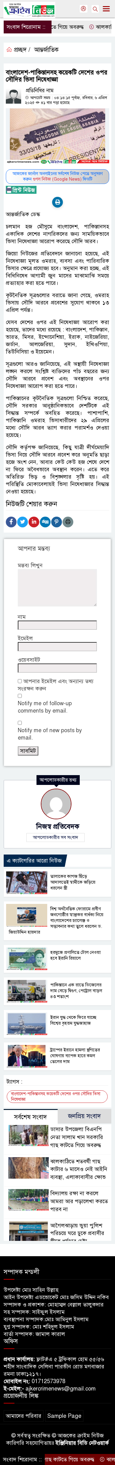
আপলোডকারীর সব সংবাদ (55, 837)
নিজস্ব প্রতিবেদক (57, 826)
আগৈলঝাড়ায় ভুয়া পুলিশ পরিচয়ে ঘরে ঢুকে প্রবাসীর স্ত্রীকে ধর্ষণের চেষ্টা (77, 1233)
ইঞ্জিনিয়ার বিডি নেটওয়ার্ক (82, 1443)
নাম (22, 617)
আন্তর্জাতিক (46, 50)
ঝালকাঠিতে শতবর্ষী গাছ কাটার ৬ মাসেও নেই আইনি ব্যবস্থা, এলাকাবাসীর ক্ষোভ (78, 1169)
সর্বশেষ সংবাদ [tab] (30, 1117)
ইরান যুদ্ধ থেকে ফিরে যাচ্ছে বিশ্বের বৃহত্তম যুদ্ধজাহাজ (73, 1020)
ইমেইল (25, 638)
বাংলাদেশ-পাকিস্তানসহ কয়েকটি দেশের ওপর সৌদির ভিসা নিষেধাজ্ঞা (55, 1096)
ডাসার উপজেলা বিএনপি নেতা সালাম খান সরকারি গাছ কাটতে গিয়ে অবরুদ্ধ (76, 1137)
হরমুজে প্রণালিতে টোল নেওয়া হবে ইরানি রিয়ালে (75, 955)
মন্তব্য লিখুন (30, 565)
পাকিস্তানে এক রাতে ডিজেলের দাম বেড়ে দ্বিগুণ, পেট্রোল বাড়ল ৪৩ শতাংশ (76, 990)
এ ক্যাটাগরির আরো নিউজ (34, 860)
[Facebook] (11, 522)
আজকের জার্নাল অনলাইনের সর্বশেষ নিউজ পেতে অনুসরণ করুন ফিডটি (58, 176)
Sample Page (64, 1416)
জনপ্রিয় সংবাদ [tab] (84, 1116)
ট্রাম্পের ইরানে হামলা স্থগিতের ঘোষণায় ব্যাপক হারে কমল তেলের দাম (75, 1055)
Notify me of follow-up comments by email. (45, 707)
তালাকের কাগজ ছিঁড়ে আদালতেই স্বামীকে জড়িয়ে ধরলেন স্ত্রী (72, 882)
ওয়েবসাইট (29, 659)
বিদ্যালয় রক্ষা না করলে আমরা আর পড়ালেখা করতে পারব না (79, 1201)
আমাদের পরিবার (23, 1416)
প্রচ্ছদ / (21, 50)
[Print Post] (57, 202)
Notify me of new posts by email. (50, 734)
